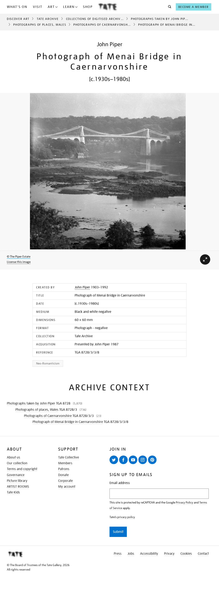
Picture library (17, 481)
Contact (203, 554)
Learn (69, 7)
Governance (15, 475)
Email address (120, 483)
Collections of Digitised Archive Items (99, 19)
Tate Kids (13, 492)
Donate (63, 475)
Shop (88, 7)
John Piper (109, 44)
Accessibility (149, 554)
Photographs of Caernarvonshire (103, 25)
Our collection (17, 463)
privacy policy (126, 517)
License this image (19, 262)
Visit (37, 7)
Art (51, 7)
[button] (168, 7)
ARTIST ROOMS (18, 486)
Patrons (63, 469)
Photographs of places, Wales (39, 25)
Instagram (142, 460)
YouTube (133, 460)
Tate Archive (48, 19)
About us (13, 457)
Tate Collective (68, 457)
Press (117, 554)
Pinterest (152, 460)
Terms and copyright (22, 469)
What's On (17, 7)
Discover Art (18, 19)
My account (66, 486)
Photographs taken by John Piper (160, 19)
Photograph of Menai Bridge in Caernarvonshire (68, 422)
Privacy (169, 554)
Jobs (130, 554)
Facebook (123, 460)
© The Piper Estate (18, 256)
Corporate (65, 481)
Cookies (186, 554)
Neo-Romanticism (47, 363)
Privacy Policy (184, 502)
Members (65, 463)
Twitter (114, 460)
